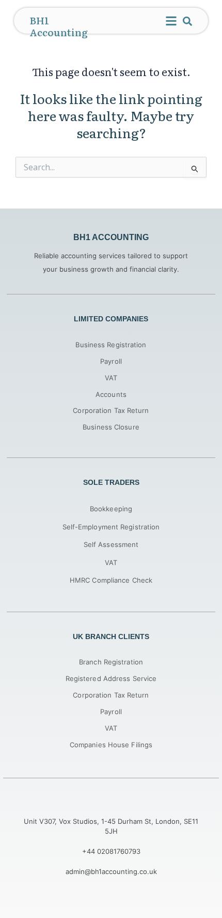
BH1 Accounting (58, 26)
